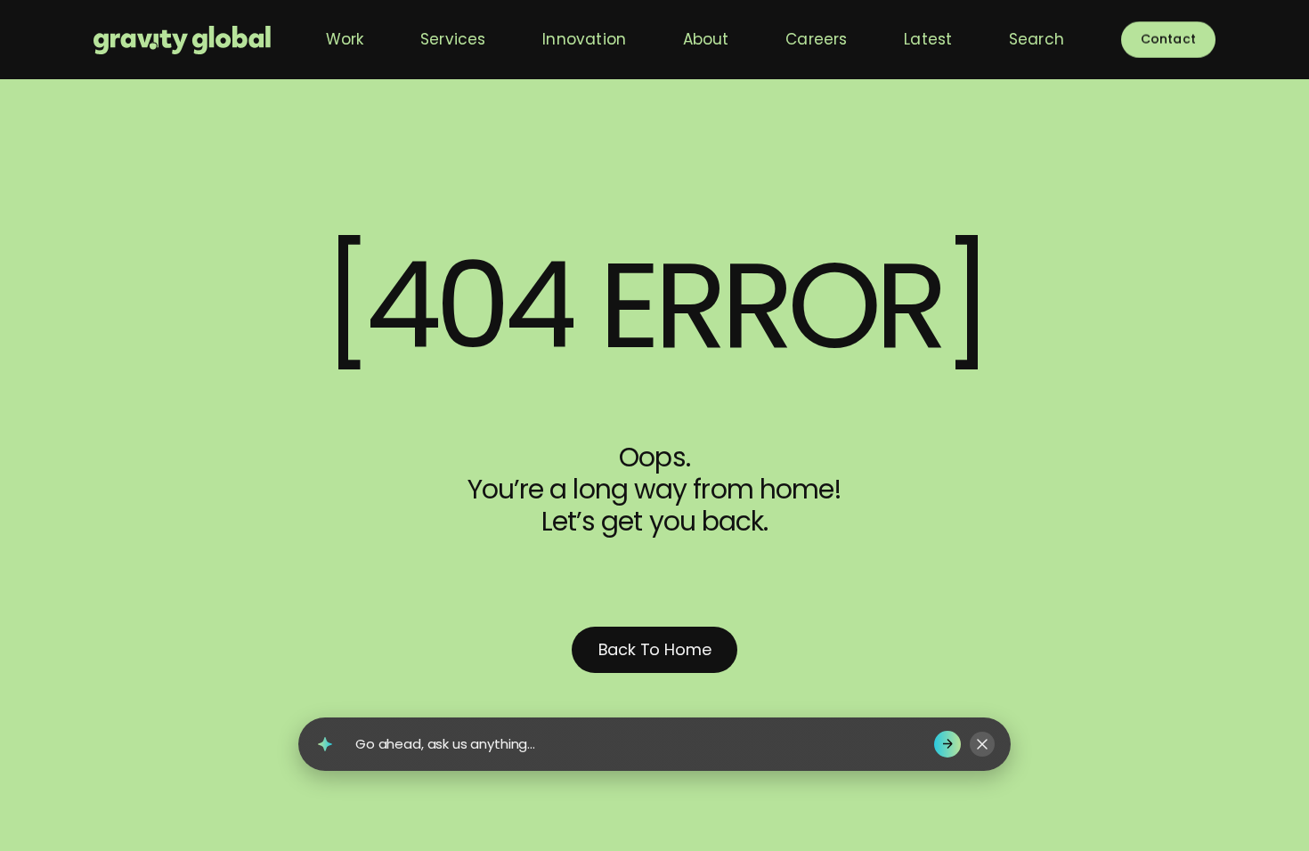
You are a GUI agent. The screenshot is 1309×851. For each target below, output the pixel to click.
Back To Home (654, 649)
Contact (1168, 39)
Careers (816, 39)
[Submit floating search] (947, 744)
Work (345, 39)
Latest (928, 39)
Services (453, 39)
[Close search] (982, 744)
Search (1036, 39)
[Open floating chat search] (325, 744)
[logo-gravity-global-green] (182, 39)
